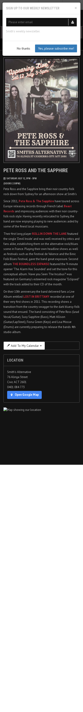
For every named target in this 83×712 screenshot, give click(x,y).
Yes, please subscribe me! (56, 48)
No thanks (23, 48)
